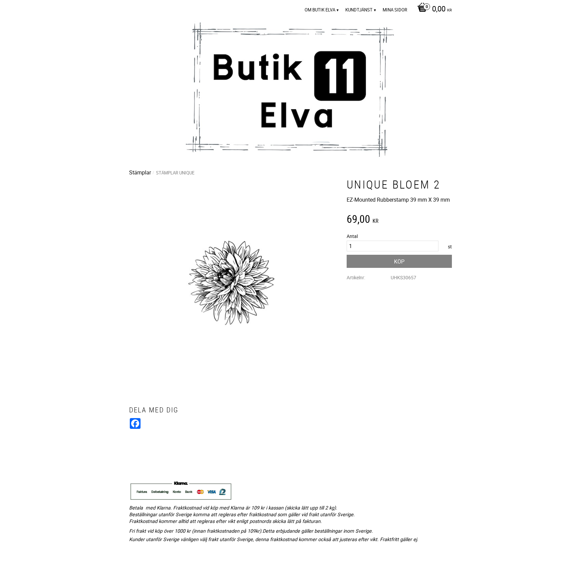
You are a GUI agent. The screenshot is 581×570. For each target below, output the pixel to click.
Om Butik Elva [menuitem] (320, 10)
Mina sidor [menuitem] (395, 10)
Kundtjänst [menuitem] (359, 10)
